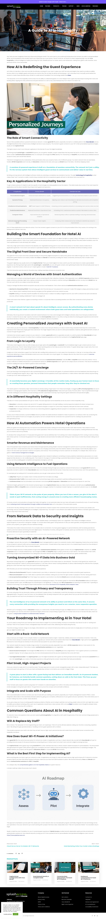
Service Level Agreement (92, 902)
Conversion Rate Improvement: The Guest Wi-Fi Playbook (64, 878)
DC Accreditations (90, 904)
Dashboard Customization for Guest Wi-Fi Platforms (88, 878)
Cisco (70, 704)
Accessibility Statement (91, 906)
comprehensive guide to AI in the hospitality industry (34, 765)
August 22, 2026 (84, 881)
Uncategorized (53, 34)
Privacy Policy (41, 899)
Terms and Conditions (44, 906)
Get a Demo (65, 897)
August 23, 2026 (60, 881)
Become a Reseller (67, 899)
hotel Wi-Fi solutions (52, 267)
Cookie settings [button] (8, 914)
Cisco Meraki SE (66, 902)
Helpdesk (87, 899)
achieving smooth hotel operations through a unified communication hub (31, 504)
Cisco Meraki (35, 542)
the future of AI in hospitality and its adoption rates (64, 584)
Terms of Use (41, 904)
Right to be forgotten (67, 904)
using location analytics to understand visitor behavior (29, 613)
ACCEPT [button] (15, 914)
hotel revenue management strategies (23, 453)
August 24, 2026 (37, 880)
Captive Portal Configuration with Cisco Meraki (17, 878)
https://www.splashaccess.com (16, 835)
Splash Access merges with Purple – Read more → (53, 2)
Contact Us (88, 897)
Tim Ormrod (21, 881)
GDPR (39, 902)
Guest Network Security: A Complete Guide (41, 877)
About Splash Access (43, 897)
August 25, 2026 (13, 881)
